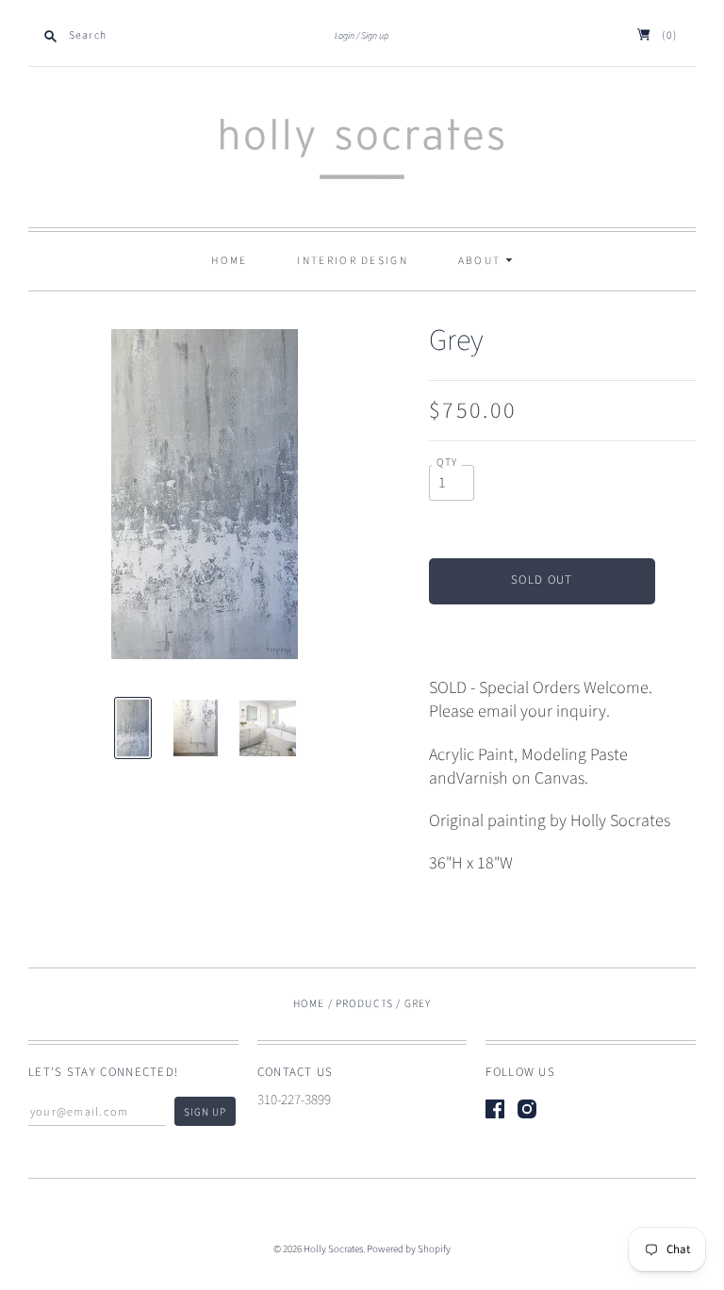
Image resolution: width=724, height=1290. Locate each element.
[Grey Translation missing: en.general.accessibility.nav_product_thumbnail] (133, 728)
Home (229, 261)
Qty (447, 463)
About (481, 261)
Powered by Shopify (409, 1249)
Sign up (374, 35)
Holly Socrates (333, 1249)
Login (344, 35)
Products (364, 1004)
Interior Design (352, 261)
